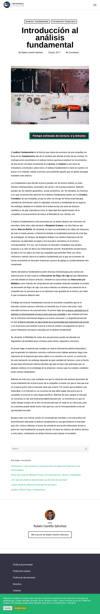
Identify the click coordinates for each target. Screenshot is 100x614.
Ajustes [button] (8, 608)
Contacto (17, 590)
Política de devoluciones (24, 577)
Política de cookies (21, 571)
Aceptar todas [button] (20, 608)
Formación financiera (64, 21)
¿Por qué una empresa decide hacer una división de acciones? (39, 480)
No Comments (72, 52)
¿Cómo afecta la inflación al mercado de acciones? (34, 485)
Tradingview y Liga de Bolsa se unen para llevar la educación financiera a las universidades (45, 468)
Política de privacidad (23, 564)
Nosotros (17, 584)
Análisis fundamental (37, 21)
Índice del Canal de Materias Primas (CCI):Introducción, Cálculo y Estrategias (46, 475)
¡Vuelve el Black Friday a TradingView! (28, 490)
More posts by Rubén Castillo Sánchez (50, 535)
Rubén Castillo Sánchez (32, 52)
